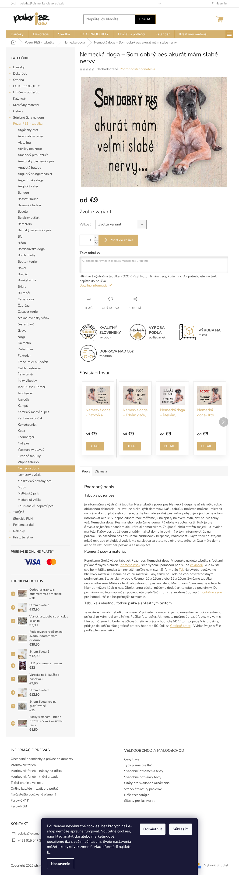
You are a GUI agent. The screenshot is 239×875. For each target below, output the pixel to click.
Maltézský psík (28, 493)
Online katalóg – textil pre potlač (34, 788)
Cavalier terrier (28, 311)
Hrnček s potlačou (26, 92)
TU (181, 569)
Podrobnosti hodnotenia (137, 69)
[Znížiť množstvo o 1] (96, 243)
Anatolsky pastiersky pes (36, 161)
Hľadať (145, 19)
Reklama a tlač (23, 525)
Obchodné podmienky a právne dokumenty (42, 759)
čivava (22, 330)
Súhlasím (181, 829)
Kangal (23, 405)
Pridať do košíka (121, 240)
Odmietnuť (152, 829)
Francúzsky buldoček (33, 362)
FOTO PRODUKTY (26, 86)
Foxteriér (24, 355)
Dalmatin (24, 343)
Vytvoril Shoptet (216, 865)
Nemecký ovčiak (29, 474)
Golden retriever (29, 368)
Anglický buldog (29, 167)
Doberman (25, 349)
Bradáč (23, 274)
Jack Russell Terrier (31, 387)
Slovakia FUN (23, 518)
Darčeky (19, 67)
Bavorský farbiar (29, 205)
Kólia (21, 430)
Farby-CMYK (20, 800)
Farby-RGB (19, 806)
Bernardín (25, 224)
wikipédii (196, 565)
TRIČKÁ (19, 512)
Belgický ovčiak (28, 217)
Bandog (23, 192)
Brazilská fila (27, 280)
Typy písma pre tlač (138, 765)
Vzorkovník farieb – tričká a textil (34, 776)
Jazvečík (23, 399)
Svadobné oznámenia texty (143, 771)
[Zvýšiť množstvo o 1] (96, 237)
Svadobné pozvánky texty (142, 777)
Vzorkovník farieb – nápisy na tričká (36, 771)
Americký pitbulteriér (33, 155)
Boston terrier (28, 261)
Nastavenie (60, 863)
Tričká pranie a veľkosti (27, 783)
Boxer (22, 268)
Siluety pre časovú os (139, 801)
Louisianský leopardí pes (35, 506)
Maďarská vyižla (29, 499)
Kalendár (19, 98)
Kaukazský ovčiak (30, 418)
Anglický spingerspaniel (35, 174)
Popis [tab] (86, 471)
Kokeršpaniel (27, 424)
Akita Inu (24, 142)
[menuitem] (17, 34)
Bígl (20, 236)
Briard (22, 286)
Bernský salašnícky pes (34, 230)
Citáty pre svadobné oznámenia (146, 783)
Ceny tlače (131, 759)
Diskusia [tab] (101, 471)
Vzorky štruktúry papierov (143, 789)
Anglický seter (28, 186)
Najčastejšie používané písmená (33, 794)
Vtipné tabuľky (28, 462)
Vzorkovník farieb (23, 765)
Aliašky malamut (30, 149)
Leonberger (26, 437)
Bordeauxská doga (31, 249)
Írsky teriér (25, 374)
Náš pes (23, 443)
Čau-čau (24, 305)
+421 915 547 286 (31, 840)
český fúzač (26, 324)
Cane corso (26, 299)
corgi (21, 337)
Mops (22, 487)
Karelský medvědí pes (33, 412)
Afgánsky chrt (28, 130)
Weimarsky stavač (31, 449)
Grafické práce (180, 626)
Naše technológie (136, 795)
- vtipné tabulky (29, 456)
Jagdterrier (25, 393)
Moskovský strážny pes (35, 481)
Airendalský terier (30, 136)
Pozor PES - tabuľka (27, 123)
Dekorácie (20, 73)
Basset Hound (28, 199)
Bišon (22, 243)
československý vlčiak (33, 318)
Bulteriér (24, 293)
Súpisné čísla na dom (28, 117)
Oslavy (18, 111)
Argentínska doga (30, 180)
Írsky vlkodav (27, 380)
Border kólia (26, 255)
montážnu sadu (211, 592)
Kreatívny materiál (26, 105)
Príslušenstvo (23, 537)
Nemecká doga (28, 468)
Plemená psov (130, 565)
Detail (94, 446)
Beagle (23, 211)
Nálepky (19, 531)
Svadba (18, 80)
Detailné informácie (93, 285)
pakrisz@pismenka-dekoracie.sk (40, 833)
